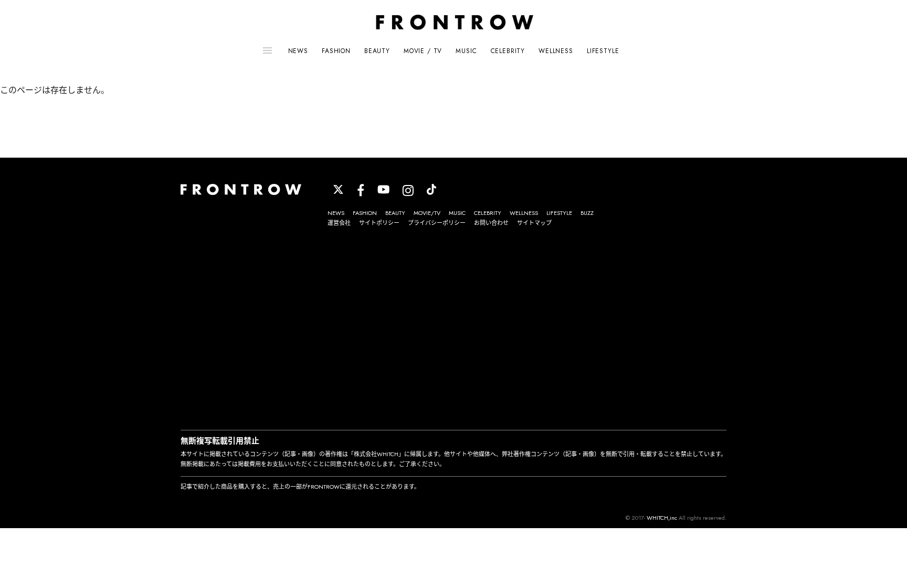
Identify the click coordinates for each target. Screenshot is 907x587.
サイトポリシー (379, 223)
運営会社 (339, 223)
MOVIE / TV (423, 51)
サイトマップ (534, 223)
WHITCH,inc (662, 517)
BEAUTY (377, 51)
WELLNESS (556, 51)
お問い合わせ (491, 223)
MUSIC (466, 51)
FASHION (336, 51)
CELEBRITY (508, 51)
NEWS (298, 51)
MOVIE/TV (427, 213)
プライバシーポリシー (437, 223)
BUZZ (587, 213)
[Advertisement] (453, 330)
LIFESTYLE (603, 51)
